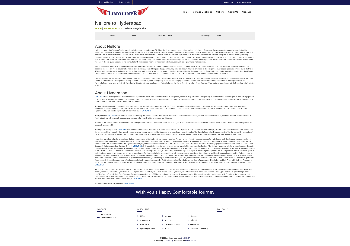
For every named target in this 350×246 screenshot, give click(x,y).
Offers (142, 216)
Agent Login (228, 2)
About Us (233, 12)
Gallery (220, 12)
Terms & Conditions (172, 224)
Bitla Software (190, 241)
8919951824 (125, 2)
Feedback (169, 220)
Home (186, 12)
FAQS (167, 229)
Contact (246, 12)
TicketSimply (168, 241)
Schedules (194, 220)
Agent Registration (244, 2)
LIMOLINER (99, 97)
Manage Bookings (202, 12)
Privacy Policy (145, 224)
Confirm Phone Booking (199, 229)
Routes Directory (113, 28)
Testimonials (145, 220)
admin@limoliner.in (107, 2)
